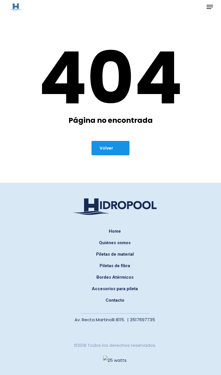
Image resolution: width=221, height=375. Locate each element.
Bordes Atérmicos (115, 277)
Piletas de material (115, 254)
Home (115, 231)
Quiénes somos (115, 242)
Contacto (115, 300)
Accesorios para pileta (115, 288)
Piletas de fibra (115, 265)
